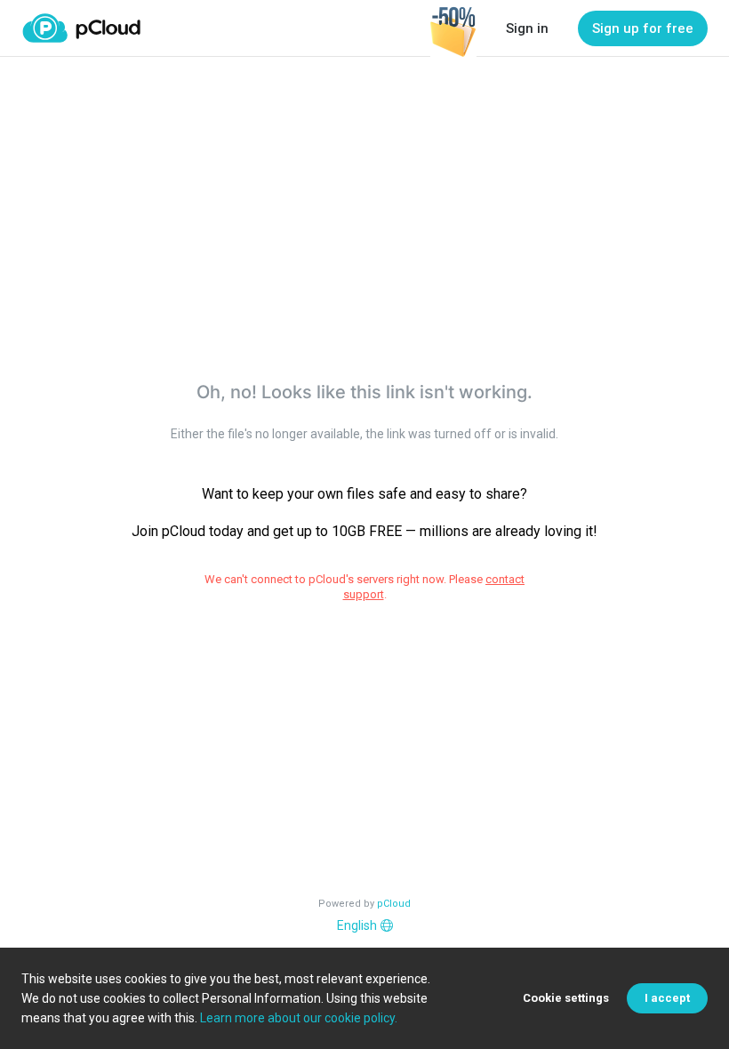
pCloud (394, 903)
